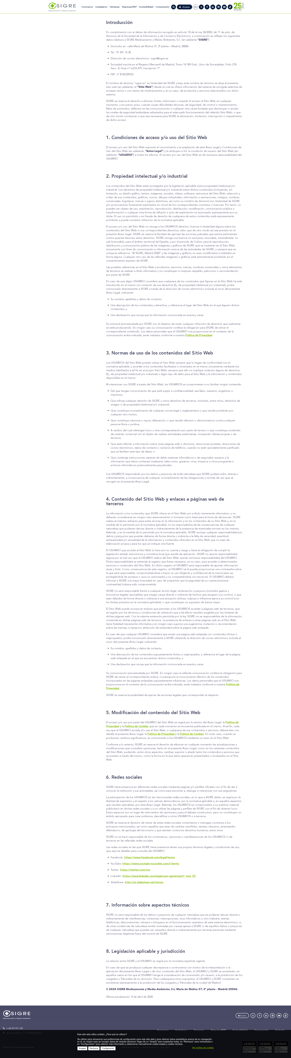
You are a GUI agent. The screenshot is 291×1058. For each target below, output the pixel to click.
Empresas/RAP (129, 7)
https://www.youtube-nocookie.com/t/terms (150, 863)
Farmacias (115, 7)
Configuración (108, 1048)
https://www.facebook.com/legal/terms (149, 857)
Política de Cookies (137, 726)
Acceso (186, 7)
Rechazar (94, 1048)
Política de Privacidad (198, 335)
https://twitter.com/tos (135, 870)
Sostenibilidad (146, 7)
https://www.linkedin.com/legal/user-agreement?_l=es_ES (159, 876)
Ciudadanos (101, 7)
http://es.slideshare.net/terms (144, 882)
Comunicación (162, 7)
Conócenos (87, 7)
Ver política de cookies (203, 1047)
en (195, 7)
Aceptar (82, 1048)
